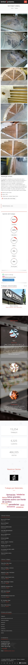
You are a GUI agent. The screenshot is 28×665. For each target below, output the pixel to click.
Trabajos (16, 8)
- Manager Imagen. (14, 404)
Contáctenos (4, 638)
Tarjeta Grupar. (14, 342)
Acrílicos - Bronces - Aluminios (7, 541)
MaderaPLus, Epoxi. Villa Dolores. (8, 572)
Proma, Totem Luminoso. (6, 604)
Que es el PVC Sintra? (5, 519)
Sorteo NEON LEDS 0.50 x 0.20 (7, 618)
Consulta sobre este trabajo (9, 198)
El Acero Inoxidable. (5, 538)
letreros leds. (4, 503)
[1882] (14, 477)
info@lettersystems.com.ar (9, 650)
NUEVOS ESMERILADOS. (6, 526)
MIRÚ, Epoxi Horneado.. (6, 591)
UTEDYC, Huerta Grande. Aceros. (7, 577)
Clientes (14, 444)
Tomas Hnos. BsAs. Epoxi (6, 563)
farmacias (11, 495)
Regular (14, 256)
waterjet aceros (5, 196)
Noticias (3, 626)
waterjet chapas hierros (13, 196)
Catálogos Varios (5, 620)
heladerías (21, 495)
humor (7, 504)
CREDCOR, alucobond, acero (7, 586)
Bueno (14, 245)
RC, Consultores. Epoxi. (6, 600)
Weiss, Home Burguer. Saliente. (7, 581)
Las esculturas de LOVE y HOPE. (7, 549)
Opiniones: (14, 320)
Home (12, 8)
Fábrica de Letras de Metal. (6, 630)
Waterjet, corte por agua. (6, 545)
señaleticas (20, 507)
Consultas (23, 663)
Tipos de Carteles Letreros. (6, 553)
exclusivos (11, 507)
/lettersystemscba (10, 277)
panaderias (14, 504)
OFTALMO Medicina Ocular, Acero (8, 595)
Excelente (14, 224)
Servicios (3, 622)
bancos (4, 497)
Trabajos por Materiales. (14, 488)
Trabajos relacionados (9, 286)
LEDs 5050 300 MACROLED (6, 530)
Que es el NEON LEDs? (6, 534)
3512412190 (4, 648)
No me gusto (14, 266)
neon (22, 505)
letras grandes (13, 497)
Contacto (3, 628)
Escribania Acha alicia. (14, 377)
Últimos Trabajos (5, 559)
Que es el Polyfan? (5, 523)
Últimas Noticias (5, 515)
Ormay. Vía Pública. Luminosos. (7, 567)
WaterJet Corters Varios (7, 192)
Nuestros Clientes (14, 469)
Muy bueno (14, 235)
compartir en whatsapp (8, 274)
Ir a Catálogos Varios (8, 280)
